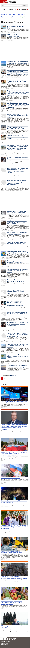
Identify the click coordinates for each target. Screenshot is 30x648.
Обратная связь (4, 643)
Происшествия (6, 17)
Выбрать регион (4, 644)
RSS (18, 646)
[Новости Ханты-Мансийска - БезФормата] (8, 2)
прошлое (12, 375)
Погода (23, 14)
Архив (10, 14)
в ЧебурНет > (23, 17)
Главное (4, 14)
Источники (16, 14)
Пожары (14, 17)
